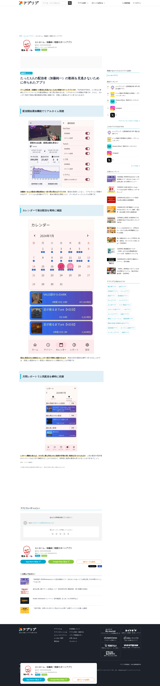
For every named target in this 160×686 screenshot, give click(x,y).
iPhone (37, 50)
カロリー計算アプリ (114, 309)
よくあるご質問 (58, 638)
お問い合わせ (73, 638)
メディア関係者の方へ (75, 635)
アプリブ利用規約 (125, 664)
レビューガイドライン (60, 635)
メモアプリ (127, 309)
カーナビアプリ (113, 314)
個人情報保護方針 (136, 664)
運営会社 (56, 641)
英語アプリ (111, 296)
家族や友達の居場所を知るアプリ (118, 323)
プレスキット (73, 641)
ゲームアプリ (125, 291)
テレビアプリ (112, 300)
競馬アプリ (125, 332)
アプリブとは (58, 629)
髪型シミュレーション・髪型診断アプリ (120, 318)
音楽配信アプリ (123, 296)
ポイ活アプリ (112, 305)
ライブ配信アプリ (125, 305)
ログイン (138, 3)
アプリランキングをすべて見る (128, 121)
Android (44, 50)
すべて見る (134, 166)
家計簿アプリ (112, 286)
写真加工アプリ (113, 291)
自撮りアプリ (125, 314)
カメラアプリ (123, 300)
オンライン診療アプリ (128, 328)
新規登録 (127, 3)
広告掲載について (74, 629)
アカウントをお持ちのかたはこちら (43, 523)
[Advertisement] (61, 488)
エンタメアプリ (29, 36)
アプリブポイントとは (60, 632)
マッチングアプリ (113, 332)
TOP (20, 36)
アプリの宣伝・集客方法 (76, 632)
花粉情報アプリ (113, 328)
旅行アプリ (122, 286)
